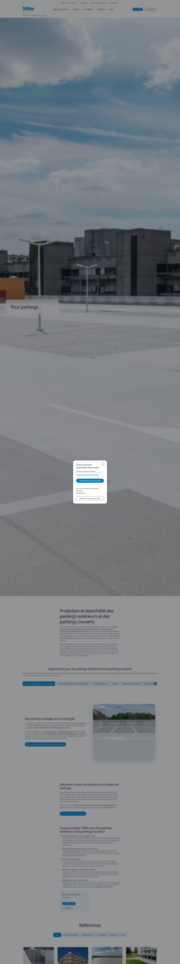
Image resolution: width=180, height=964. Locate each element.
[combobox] (90, 475)
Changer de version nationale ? (86, 471)
